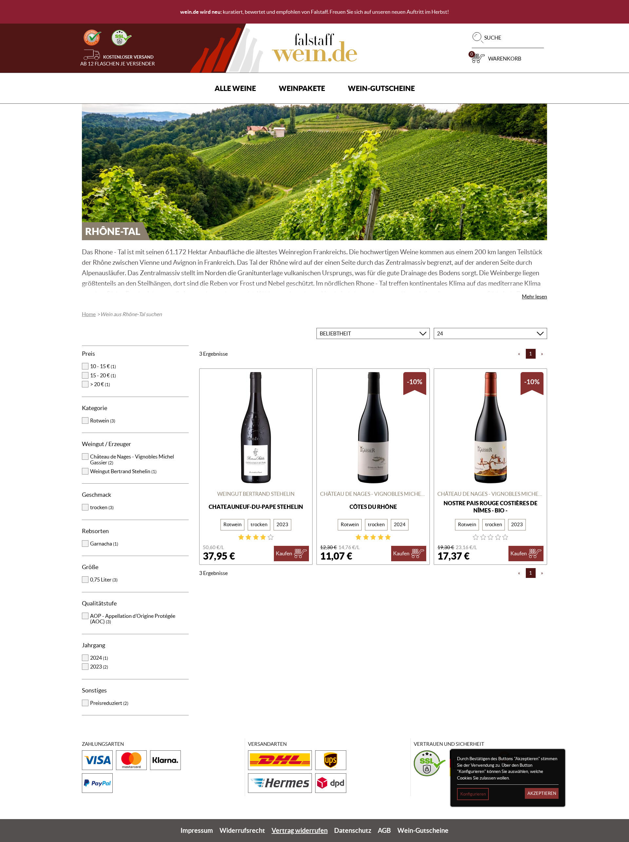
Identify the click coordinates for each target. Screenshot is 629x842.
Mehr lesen (534, 296)
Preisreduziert (109, 703)
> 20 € (100, 384)
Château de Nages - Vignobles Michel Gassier (132, 459)
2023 (99, 667)
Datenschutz (352, 830)
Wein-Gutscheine (381, 88)
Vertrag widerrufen (300, 830)
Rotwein (102, 420)
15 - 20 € (103, 375)
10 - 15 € (103, 366)
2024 (99, 658)
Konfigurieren (473, 794)
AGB (384, 830)
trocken (102, 507)
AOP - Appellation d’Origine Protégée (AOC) (132, 619)
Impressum (197, 830)
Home (89, 314)
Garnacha (104, 543)
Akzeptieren (541, 793)
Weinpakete (302, 88)
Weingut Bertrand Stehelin (123, 471)
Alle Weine (235, 88)
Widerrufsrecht (242, 830)
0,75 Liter (104, 579)
